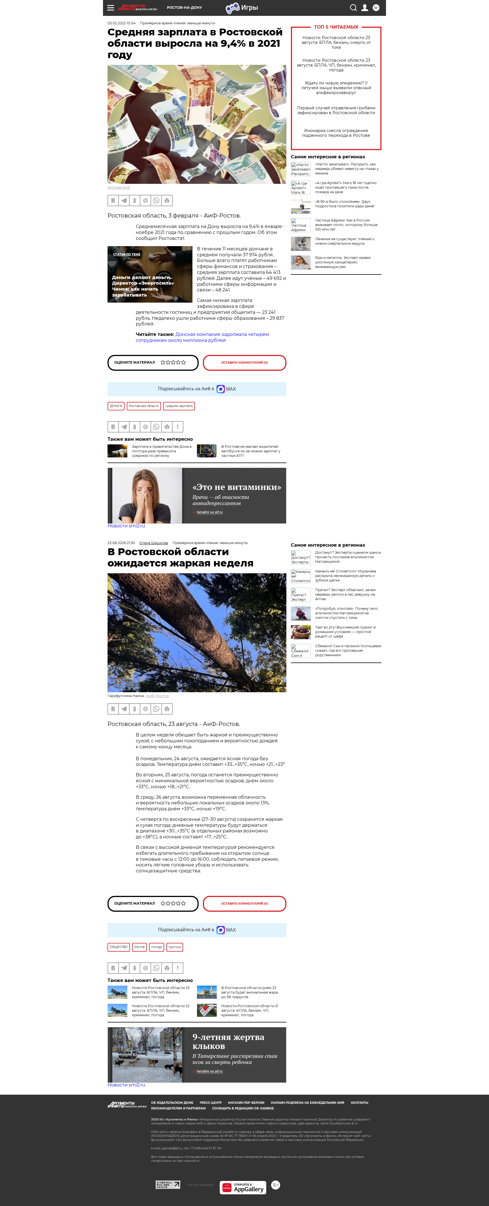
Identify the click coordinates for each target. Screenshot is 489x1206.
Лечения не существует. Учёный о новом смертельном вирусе (344, 241)
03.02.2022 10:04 (122, 23)
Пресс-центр (211, 1103)
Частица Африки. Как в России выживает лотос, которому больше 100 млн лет (346, 224)
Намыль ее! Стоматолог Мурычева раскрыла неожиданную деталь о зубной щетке (345, 575)
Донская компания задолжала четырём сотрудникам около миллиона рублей (202, 337)
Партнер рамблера (199, 1184)
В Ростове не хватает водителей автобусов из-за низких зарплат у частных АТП (250, 451)
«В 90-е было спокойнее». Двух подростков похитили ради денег (345, 203)
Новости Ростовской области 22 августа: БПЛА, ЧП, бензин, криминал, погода (161, 1010)
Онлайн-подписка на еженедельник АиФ (307, 1103)
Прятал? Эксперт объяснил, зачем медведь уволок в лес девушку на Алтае (345, 594)
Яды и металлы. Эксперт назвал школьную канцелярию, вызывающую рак (343, 262)
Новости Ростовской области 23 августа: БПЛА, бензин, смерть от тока (336, 42)
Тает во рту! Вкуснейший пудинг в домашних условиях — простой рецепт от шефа (345, 631)
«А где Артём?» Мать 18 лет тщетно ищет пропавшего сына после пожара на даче (346, 187)
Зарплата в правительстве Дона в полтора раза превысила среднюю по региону (162, 451)
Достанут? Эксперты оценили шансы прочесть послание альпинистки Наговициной (348, 557)
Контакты (359, 1103)
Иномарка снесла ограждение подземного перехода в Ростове (336, 133)
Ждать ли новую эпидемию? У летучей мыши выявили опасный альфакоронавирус (336, 88)
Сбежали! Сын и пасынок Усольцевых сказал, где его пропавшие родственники (348, 650)
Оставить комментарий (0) (244, 363)
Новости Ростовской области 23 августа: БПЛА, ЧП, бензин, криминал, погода (336, 65)
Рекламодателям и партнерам (178, 1108)
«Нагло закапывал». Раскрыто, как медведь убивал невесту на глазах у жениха (347, 168)
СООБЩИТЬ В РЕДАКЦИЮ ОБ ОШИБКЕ (243, 1108)
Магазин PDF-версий (246, 1103)
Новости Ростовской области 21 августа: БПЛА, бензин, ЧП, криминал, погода (249, 1010)
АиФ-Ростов (158, 696)
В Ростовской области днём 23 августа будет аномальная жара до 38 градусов (249, 992)
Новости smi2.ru (126, 526)
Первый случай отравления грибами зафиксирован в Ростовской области (336, 110)
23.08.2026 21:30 (121, 543)
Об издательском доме (172, 1103)
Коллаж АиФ (119, 187)
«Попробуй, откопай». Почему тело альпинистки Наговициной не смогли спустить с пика (346, 613)
